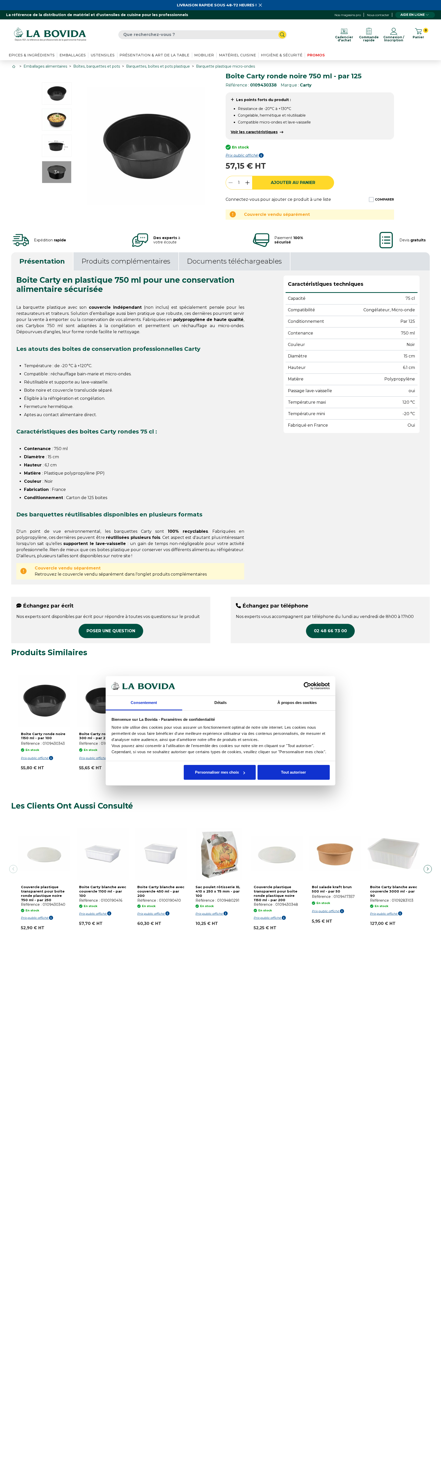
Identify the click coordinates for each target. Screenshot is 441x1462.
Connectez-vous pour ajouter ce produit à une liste (278, 199)
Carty (306, 85)
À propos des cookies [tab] (297, 703)
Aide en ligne (412, 15)
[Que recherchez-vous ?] (282, 35)
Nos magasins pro (348, 15)
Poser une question (111, 630)
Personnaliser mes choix (217, 772)
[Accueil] (14, 66)
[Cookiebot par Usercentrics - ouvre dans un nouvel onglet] (307, 686)
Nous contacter (378, 15)
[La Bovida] (50, 34)
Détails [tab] (220, 703)
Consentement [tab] (144, 703)
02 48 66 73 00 (330, 630)
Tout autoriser (293, 772)
